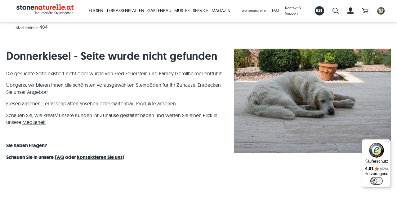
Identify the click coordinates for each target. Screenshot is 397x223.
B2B (319, 10)
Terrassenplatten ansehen (70, 103)
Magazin (221, 10)
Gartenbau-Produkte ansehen (143, 103)
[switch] (376, 181)
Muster (182, 10)
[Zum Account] (350, 10)
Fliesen (96, 10)
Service (200, 10)
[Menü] (387, 143)
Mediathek (34, 122)
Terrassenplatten (125, 10)
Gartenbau (159, 10)
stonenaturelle (254, 10)
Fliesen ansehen (23, 103)
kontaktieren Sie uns (100, 157)
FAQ (275, 10)
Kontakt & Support (293, 10)
